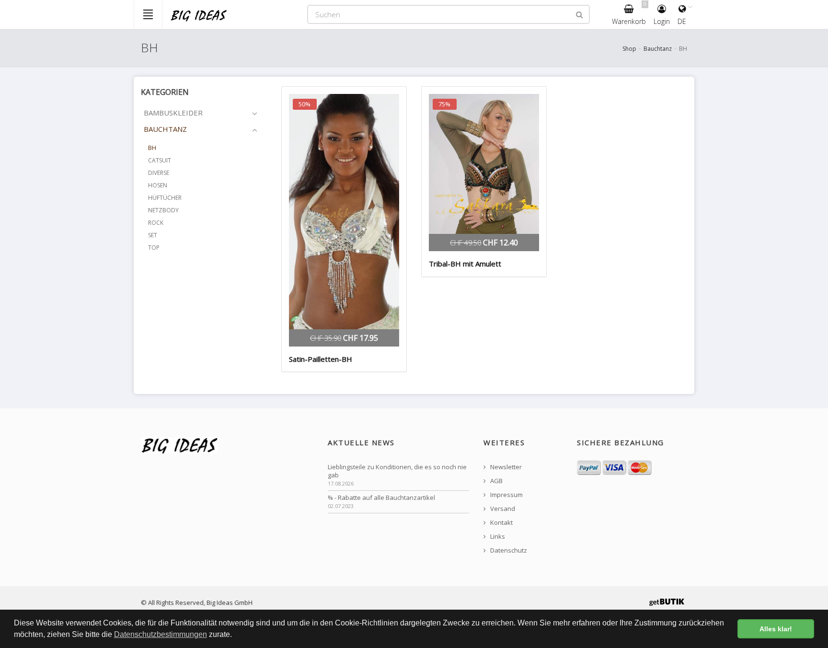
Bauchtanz (658, 49)
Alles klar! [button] (775, 629)
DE (682, 21)
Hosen (157, 185)
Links (497, 536)
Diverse (158, 173)
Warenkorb (629, 13)
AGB (496, 481)
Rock (155, 223)
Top (154, 247)
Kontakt (501, 523)
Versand (502, 509)
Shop (629, 49)
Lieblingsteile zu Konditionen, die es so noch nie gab (397, 471)
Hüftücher (165, 198)
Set (152, 235)
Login (662, 21)
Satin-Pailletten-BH (320, 359)
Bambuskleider (173, 112)
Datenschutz (508, 550)
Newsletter (505, 467)
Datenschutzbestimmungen (160, 634)
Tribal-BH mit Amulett (465, 263)
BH (152, 148)
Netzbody (163, 210)
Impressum (506, 495)
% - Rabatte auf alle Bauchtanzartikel (381, 498)
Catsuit (159, 160)
